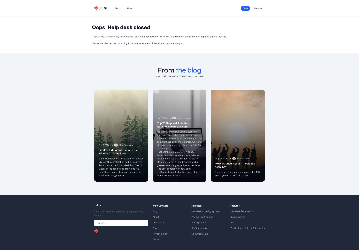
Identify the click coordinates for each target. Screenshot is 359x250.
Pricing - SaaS (198, 222)
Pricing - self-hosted (202, 217)
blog (125, 43)
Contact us (158, 222)
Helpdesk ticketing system (205, 211)
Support (157, 228)
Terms (156, 239)
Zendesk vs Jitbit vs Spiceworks (247, 228)
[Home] (100, 8)
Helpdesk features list (242, 211)
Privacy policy (160, 233)
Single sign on (237, 217)
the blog (188, 70)
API (232, 222)
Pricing (118, 8)
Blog (155, 211)
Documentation (199, 233)
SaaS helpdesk (199, 228)
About (129, 8)
